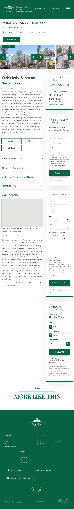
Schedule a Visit (64, 195)
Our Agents (59, 104)
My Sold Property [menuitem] (25, 460)
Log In (38, 8)
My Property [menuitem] (24, 462)
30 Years (54, 317)
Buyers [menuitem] (6, 441)
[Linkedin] (40, 489)
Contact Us (52, 104)
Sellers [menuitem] (6, 444)
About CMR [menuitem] (40, 444)
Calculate (59, 352)
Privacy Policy (61, 165)
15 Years (63, 317)
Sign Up (46, 8)
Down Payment (54, 331)
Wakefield (31, 283)
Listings (10, 283)
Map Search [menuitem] (24, 457)
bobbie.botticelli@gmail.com (22, 478)
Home (3, 283)
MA (16, 283)
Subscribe (59, 173)
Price (50, 323)
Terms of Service (63, 290)
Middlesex (22, 283)
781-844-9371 (58, 8)
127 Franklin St (46, 471)
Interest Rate (53, 340)
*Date (50, 216)
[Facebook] (33, 489)
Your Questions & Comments (57, 232)
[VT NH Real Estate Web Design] (64, 501)
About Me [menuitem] (40, 441)
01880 (39, 283)
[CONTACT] (11, 39)
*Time (50, 224)
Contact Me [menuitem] (57, 441)
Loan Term (53, 314)
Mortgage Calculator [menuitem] (10, 446)
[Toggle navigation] (68, 8)
